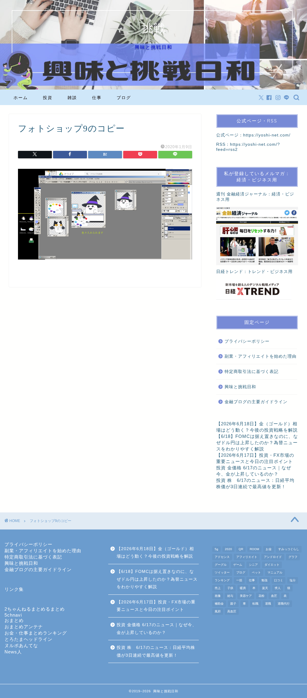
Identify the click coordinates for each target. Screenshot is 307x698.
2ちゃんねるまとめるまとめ (34, 608)
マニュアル (274, 572)
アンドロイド (273, 557)
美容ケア (246, 595)
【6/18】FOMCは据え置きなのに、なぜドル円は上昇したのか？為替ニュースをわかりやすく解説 (257, 442)
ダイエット (271, 564)
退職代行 (284, 603)
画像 (218, 595)
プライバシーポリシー (247, 341)
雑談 (72, 97)
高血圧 (231, 611)
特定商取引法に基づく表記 (252, 371)
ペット (256, 572)
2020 (228, 549)
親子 (233, 603)
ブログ (124, 97)
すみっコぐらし (288, 549)
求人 (278, 588)
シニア (253, 564)
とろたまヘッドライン (28, 639)
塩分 (293, 580)
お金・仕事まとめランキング (35, 632)
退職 (268, 603)
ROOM (254, 549)
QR (241, 549)
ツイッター (222, 572)
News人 (13, 651)
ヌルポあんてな (21, 645)
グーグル (221, 564)
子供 (230, 588)
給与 (230, 595)
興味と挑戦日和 (240, 387)
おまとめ (14, 620)
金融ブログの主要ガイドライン (256, 402)
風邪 (218, 611)
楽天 (265, 588)
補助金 (219, 603)
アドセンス (222, 557)
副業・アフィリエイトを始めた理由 (261, 356)
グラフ (292, 557)
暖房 (243, 588)
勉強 (264, 580)
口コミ (278, 580)
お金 (269, 549)
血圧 (274, 595)
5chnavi (13, 614)
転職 (255, 603)
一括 (239, 580)
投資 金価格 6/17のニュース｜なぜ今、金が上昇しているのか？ (157, 629)
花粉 (261, 595)
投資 (47, 97)
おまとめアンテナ (23, 626)
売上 (218, 588)
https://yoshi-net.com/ (267, 135)
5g (216, 549)
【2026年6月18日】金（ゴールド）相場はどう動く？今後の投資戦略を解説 (155, 553)
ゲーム (237, 564)
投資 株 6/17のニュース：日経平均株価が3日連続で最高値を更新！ (156, 651)
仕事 (97, 97)
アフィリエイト (246, 557)
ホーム (20, 97)
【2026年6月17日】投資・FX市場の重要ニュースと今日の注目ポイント (156, 606)
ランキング (222, 580)
